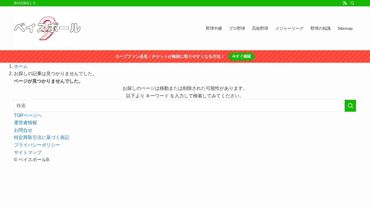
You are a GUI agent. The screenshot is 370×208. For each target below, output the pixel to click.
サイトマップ (28, 152)
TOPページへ (28, 115)
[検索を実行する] (350, 106)
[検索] (352, 3)
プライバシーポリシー (37, 144)
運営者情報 (25, 122)
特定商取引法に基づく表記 (41, 137)
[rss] (345, 3)
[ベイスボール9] (47, 28)
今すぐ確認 (241, 56)
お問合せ (23, 130)
